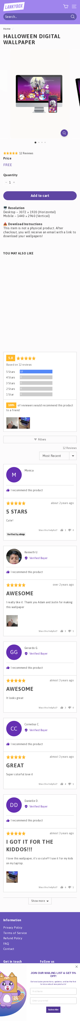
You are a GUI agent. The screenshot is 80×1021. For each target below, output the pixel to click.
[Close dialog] (76, 966)
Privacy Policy (12, 927)
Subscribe (53, 1009)
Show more (38, 900)
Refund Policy (12, 938)
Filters (41, 439)
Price (7, 158)
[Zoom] (64, 133)
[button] (18, 153)
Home (7, 28)
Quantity (10, 175)
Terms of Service (15, 933)
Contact (8, 948)
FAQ (6, 943)
